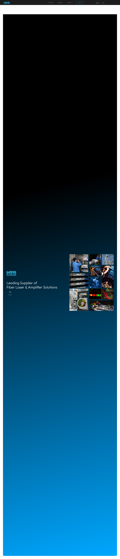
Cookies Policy (106, 551)
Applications (60, 2)
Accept (115, 555)
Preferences (104, 555)
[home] (21, 3)
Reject (110, 555)
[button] (51, 3)
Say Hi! (79, 2)
